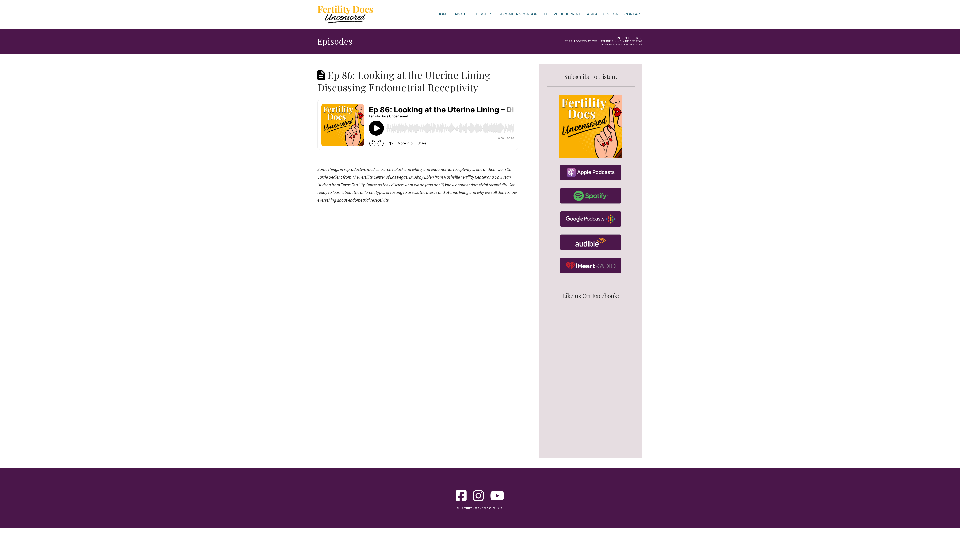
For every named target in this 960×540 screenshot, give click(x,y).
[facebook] (461, 499)
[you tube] (497, 499)
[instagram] (478, 499)
